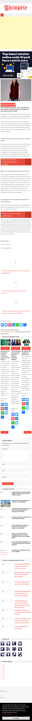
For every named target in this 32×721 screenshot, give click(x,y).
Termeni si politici (7, 714)
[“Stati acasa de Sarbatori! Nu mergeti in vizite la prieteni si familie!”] (16, 342)
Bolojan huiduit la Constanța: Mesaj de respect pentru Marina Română (22, 574)
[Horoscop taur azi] (8, 643)
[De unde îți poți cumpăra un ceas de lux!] (26, 342)
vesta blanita (9, 116)
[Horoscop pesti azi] (20, 654)
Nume (4, 464)
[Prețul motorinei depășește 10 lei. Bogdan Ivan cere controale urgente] (5, 544)
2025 (3, 667)
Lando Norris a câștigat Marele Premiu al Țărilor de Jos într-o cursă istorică (21, 493)
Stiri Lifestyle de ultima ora (8, 106)
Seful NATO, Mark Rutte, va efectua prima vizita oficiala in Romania (23, 612)
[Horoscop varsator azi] (14, 654)
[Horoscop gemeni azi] (14, 643)
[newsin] (3, 697)
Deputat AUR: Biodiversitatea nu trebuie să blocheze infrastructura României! (23, 594)
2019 (3, 679)
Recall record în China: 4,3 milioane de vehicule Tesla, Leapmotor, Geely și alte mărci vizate (21, 536)
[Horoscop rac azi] (20, 643)
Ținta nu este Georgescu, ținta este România (21, 551)
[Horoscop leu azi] (2, 649)
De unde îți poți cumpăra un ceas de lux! (26, 353)
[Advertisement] (16, 33)
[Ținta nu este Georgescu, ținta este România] (5, 553)
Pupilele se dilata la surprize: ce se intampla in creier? (21, 517)
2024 (3, 669)
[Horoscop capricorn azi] (8, 654)
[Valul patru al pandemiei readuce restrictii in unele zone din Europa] (5, 342)
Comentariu (5, 449)
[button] (12, 714)
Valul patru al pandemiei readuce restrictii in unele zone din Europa (5, 355)
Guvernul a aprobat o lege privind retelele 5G (5, 432)
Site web (4, 477)
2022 (3, 673)
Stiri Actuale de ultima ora (7, 103)
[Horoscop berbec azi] (2, 643)
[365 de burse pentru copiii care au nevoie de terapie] (16, 285)
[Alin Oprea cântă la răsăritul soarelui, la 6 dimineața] (5, 503)
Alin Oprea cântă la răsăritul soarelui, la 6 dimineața (21, 501)
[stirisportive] (4, 691)
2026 (3, 665)
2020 (3, 677)
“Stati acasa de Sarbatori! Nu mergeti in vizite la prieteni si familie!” (16, 355)
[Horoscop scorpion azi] (20, 649)
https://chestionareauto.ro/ (8, 332)
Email (3, 470)
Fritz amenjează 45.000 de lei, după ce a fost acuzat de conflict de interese (20, 526)
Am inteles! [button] (16, 718)
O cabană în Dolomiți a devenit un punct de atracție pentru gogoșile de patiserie (21, 510)
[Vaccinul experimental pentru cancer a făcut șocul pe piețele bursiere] (16, 265)
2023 (3, 671)
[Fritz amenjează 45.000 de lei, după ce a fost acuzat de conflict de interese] (5, 528)
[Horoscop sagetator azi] (2, 654)
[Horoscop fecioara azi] (8, 649)
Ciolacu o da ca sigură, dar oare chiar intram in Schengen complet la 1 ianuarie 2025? (23, 621)
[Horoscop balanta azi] (14, 649)
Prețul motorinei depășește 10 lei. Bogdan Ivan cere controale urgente (21, 543)
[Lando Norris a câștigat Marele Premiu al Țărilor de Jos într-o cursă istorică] (5, 495)
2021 (3, 675)
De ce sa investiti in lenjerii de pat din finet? (28, 432)
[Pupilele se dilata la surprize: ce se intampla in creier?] (5, 520)
